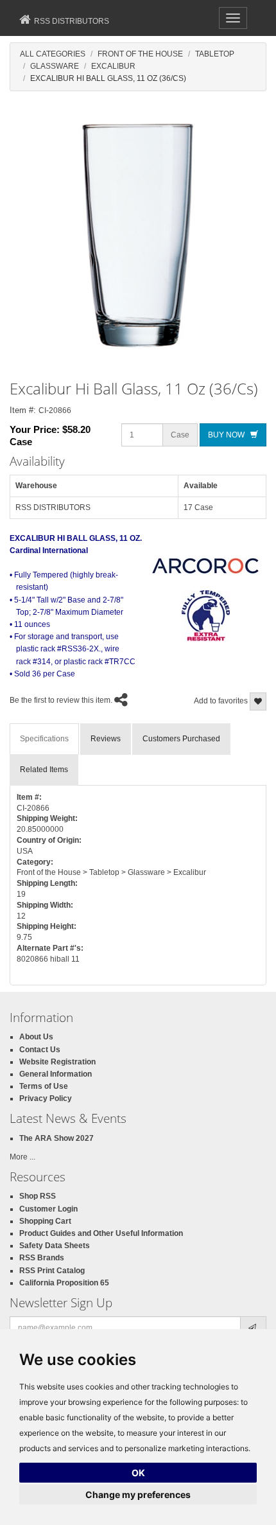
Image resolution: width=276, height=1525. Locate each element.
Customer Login (48, 1208)
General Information (55, 1074)
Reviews (106, 738)
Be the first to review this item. (61, 700)
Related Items (44, 769)
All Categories (52, 53)
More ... (22, 1156)
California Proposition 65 (64, 1282)
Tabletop (214, 53)
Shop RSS (37, 1196)
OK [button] (138, 1472)
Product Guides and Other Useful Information (101, 1233)
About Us (36, 1036)
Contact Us (39, 1049)
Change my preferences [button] (138, 1494)
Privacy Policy (45, 1098)
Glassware (54, 66)
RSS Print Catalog (52, 1270)
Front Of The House (140, 53)
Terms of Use (43, 1086)
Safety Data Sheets (54, 1245)
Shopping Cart (45, 1221)
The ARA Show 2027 (56, 1138)
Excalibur (113, 66)
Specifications (44, 738)
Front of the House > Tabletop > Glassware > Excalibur (111, 872)
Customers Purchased (181, 738)
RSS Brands (41, 1257)
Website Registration (57, 1061)
